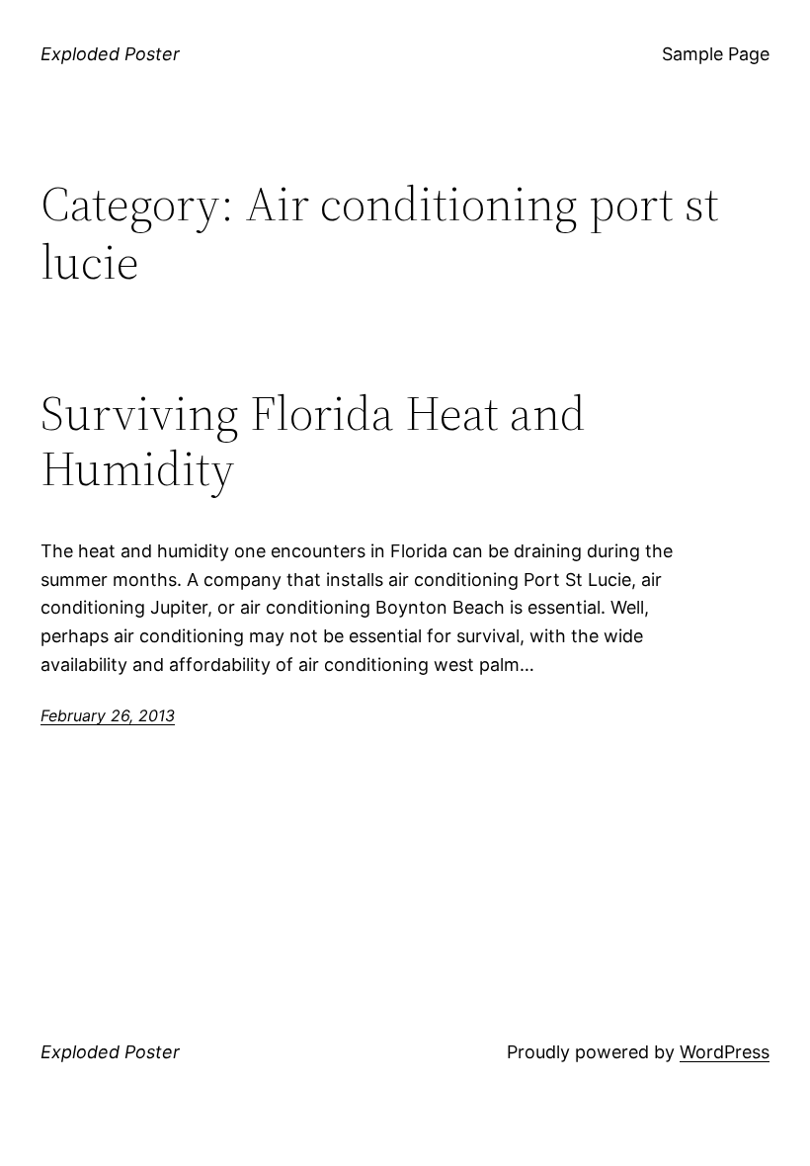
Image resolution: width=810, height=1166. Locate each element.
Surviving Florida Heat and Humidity (313, 441)
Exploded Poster (110, 53)
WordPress (725, 1051)
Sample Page (716, 53)
